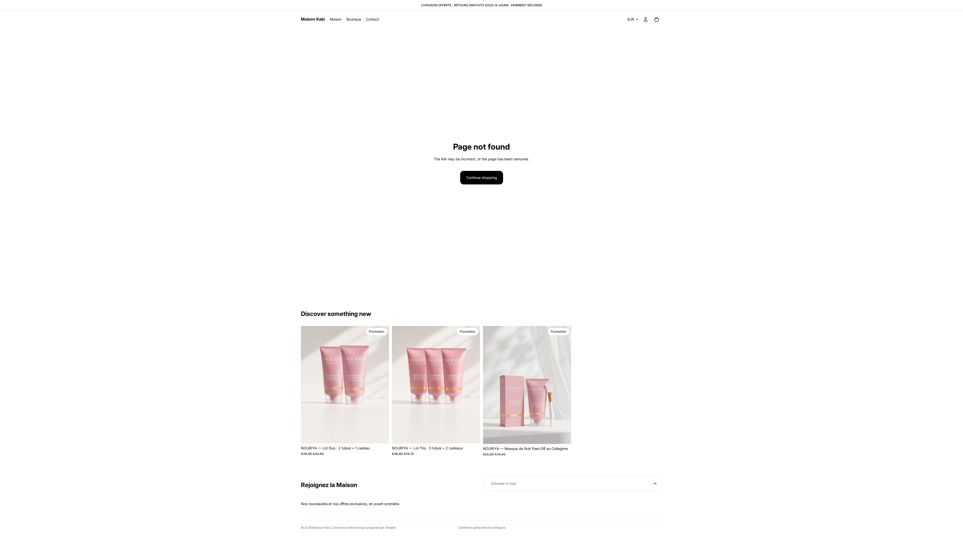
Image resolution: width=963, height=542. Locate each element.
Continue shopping (481, 177)
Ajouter (385, 435)
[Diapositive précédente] (490, 384)
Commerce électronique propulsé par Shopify (363, 527)
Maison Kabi (321, 527)
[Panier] (656, 19)
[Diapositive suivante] (563, 384)
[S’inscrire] (654, 483)
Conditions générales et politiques (481, 527)
